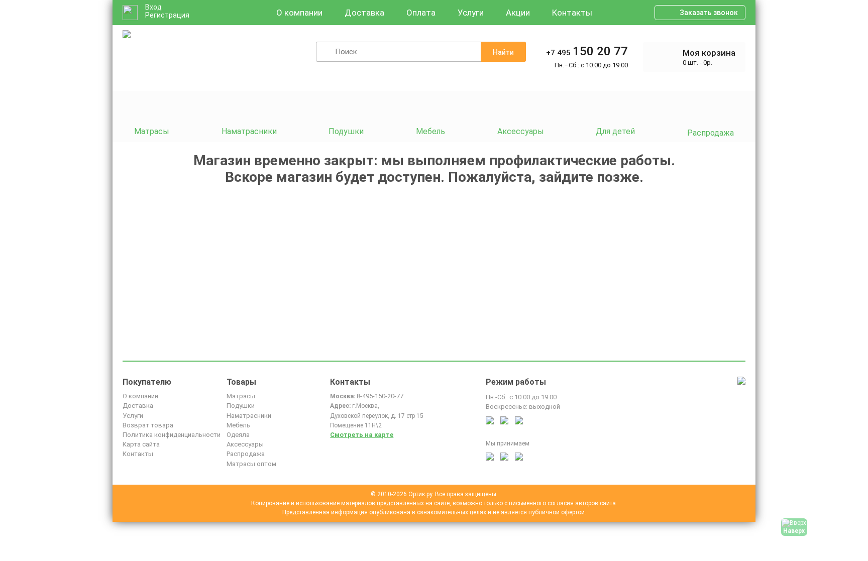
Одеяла (238, 434)
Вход (153, 7)
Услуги (471, 13)
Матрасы (241, 396)
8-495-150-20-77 (380, 396)
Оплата (421, 13)
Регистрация (167, 15)
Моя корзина (709, 53)
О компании (299, 13)
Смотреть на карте (361, 434)
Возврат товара (148, 425)
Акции (518, 13)
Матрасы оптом (251, 464)
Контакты (572, 13)
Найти (503, 52)
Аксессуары (245, 444)
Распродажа (246, 454)
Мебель (238, 425)
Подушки (241, 405)
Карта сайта (141, 444)
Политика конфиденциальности (172, 434)
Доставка (364, 13)
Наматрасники (249, 415)
